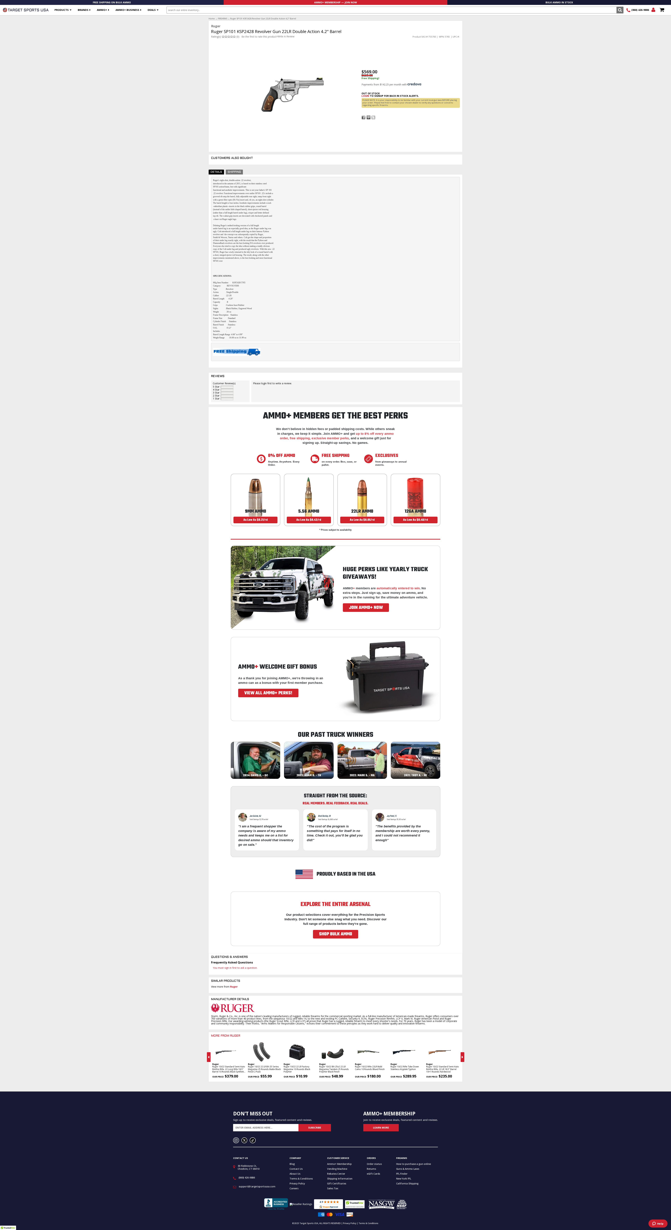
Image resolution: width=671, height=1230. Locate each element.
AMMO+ (102, 10)
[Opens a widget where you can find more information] (658, 1224)
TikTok (253, 1140)
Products (62, 10)
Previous (209, 1057)
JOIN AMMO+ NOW (366, 607)
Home (212, 19)
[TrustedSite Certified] (355, 1204)
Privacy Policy (297, 1183)
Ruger (234, 986)
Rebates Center (336, 1173)
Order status (374, 1164)
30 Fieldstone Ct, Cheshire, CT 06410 (248, 1167)
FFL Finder (401, 1173)
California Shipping (407, 1183)
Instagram (236, 1140)
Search (619, 10)
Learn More (381, 1127)
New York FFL (403, 1178)
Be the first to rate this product (259, 36)
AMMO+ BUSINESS (127, 10)
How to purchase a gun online (413, 1164)
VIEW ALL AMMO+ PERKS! (268, 693)
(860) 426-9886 (640, 10)
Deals (152, 10)
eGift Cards (373, 1173)
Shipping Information (339, 1178)
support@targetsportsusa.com (257, 1186)
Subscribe (314, 1127)
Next (462, 1057)
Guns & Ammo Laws (407, 1168)
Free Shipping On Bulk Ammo (112, 2)
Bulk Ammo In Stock (559, 2)
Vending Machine (337, 1168)
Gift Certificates (336, 1183)
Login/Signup (653, 10)
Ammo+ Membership (339, 1164)
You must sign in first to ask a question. (235, 967)
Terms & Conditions (301, 1178)
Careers (294, 1188)
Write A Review (285, 36)
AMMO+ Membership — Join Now (335, 2)
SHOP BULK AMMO (335, 934)
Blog (292, 1164)
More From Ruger (225, 1036)
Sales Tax (332, 1188)
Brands (83, 10)
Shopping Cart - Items (662, 10)
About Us (295, 1173)
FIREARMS (222, 19)
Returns (371, 1168)
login (365, 95)
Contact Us (296, 1168)
